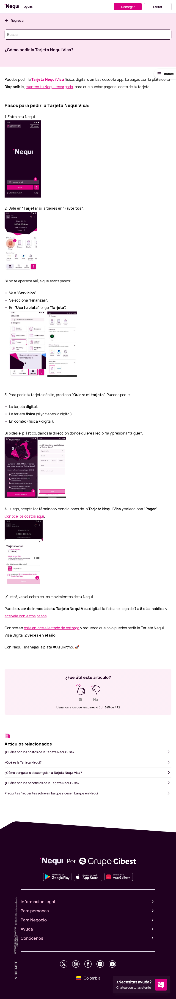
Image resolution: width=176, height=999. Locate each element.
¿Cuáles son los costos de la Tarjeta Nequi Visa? (39, 752)
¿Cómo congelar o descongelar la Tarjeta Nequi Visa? (43, 772)
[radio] (80, 692)
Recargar (128, 7)
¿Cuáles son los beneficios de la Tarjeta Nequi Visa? (42, 783)
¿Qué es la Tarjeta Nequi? (23, 762)
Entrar (157, 7)
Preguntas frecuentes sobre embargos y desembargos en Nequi (51, 793)
